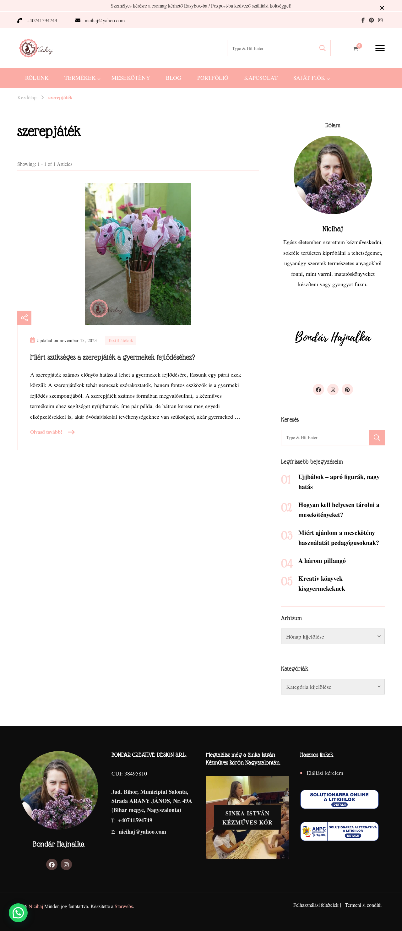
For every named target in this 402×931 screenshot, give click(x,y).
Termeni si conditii (363, 904)
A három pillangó (322, 560)
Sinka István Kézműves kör (247, 817)
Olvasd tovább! (46, 431)
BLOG (174, 77)
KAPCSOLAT (261, 77)
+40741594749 (42, 20)
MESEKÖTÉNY (130, 77)
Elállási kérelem (325, 772)
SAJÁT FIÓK (309, 77)
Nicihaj (36, 906)
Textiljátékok (120, 340)
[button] (18, 912)
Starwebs (124, 906)
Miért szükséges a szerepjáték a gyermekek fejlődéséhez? (112, 357)
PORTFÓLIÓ (213, 77)
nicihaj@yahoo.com (105, 20)
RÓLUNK (37, 77)
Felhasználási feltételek (316, 904)
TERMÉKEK (80, 77)
